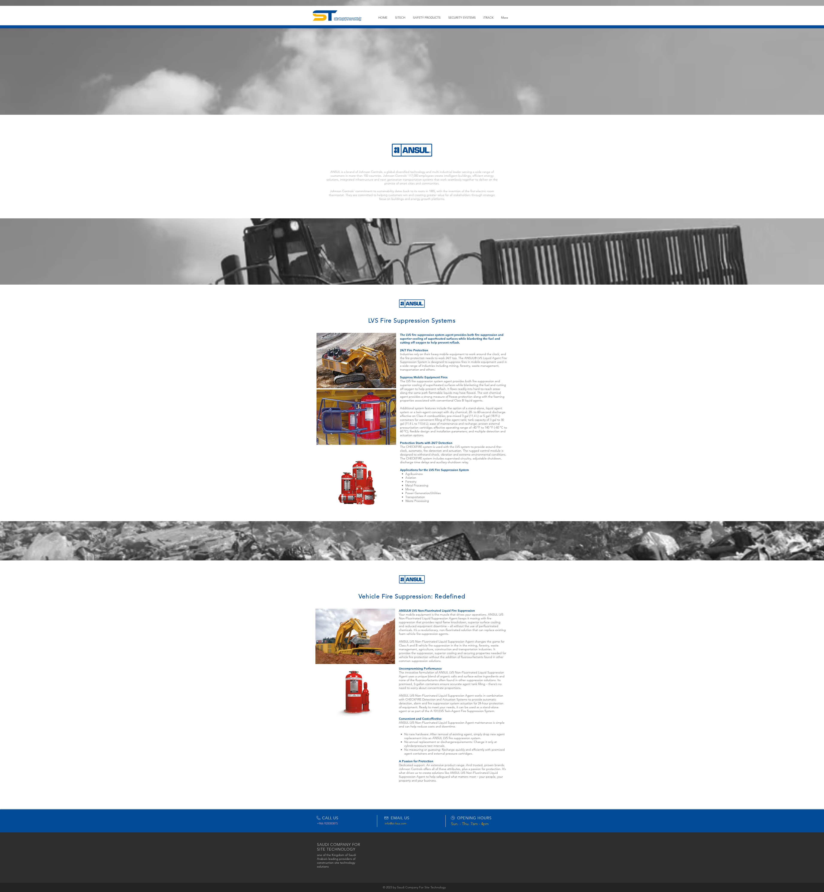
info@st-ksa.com (395, 823)
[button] (426, 17)
